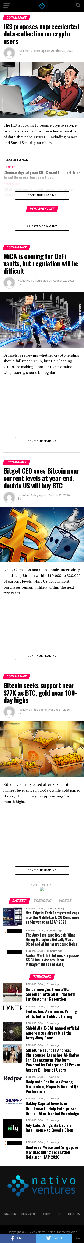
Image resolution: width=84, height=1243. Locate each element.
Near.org (10, 1214)
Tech (59, 1214)
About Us (74, 1214)
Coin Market (29, 1214)
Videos (46, 1214)
